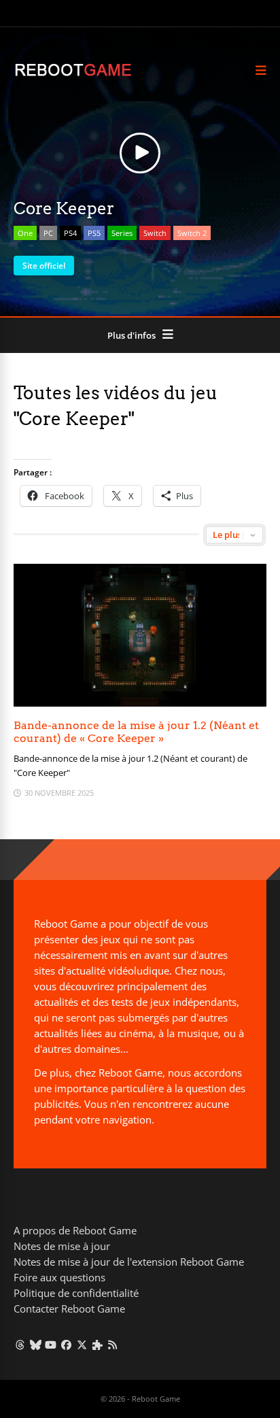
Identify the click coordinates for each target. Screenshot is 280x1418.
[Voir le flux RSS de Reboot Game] (113, 1344)
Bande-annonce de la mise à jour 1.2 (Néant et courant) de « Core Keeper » (136, 732)
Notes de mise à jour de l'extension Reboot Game (129, 1261)
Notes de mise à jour (62, 1246)
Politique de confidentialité (76, 1293)
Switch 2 (192, 233)
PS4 (70, 233)
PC (48, 233)
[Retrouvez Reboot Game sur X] (81, 1344)
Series (122, 233)
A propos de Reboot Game (75, 1230)
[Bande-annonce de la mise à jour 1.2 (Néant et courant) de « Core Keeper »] (140, 702)
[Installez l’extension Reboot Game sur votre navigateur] (97, 1344)
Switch (155, 233)
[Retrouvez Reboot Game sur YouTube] (51, 1344)
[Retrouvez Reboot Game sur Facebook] (66, 1344)
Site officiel (43, 265)
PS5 (94, 233)
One (25, 233)
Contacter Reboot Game (69, 1308)
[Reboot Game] (73, 74)
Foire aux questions (59, 1277)
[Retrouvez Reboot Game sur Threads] (20, 1344)
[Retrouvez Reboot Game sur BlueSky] (35, 1344)
